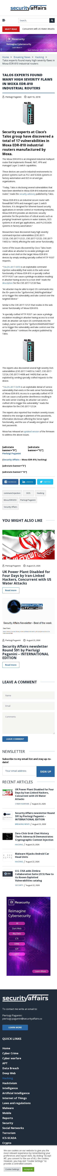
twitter (47, 482)
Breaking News (22, 57)
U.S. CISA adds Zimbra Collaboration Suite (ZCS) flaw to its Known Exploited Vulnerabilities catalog (34, 875)
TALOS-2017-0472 (11, 266)
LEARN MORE (15, 1027)
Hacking (39, 57)
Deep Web (9, 1073)
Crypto (6, 1143)
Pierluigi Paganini (13, 97)
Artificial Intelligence (16, 1093)
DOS (28, 493)
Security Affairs (10, 507)
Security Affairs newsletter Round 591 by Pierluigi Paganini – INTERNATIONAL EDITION (25, 652)
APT (5, 1063)
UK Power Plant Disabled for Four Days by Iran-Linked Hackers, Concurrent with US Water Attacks (26, 577)
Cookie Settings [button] (12, 1169)
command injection (12, 493)
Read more (11, 590)
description (7, 283)
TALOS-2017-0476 (11, 387)
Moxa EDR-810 (10, 500)
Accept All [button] (28, 1169)
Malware (8, 1108)
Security (19, 885)
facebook (12, 482)
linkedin (29, 482)
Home (5, 57)
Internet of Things (14, 1098)
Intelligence (10, 1088)
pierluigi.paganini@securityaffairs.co (22, 1018)
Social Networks (13, 1128)
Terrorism (8, 1133)
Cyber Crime (10, 1053)
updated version (31, 431)
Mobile (6, 1113)
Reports (7, 1118)
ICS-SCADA (9, 1138)
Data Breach (10, 1068)
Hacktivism (9, 1083)
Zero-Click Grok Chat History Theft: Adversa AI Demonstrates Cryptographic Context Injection (34, 836)
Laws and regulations (16, 1103)
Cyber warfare (22, 803)
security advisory (27, 193)
